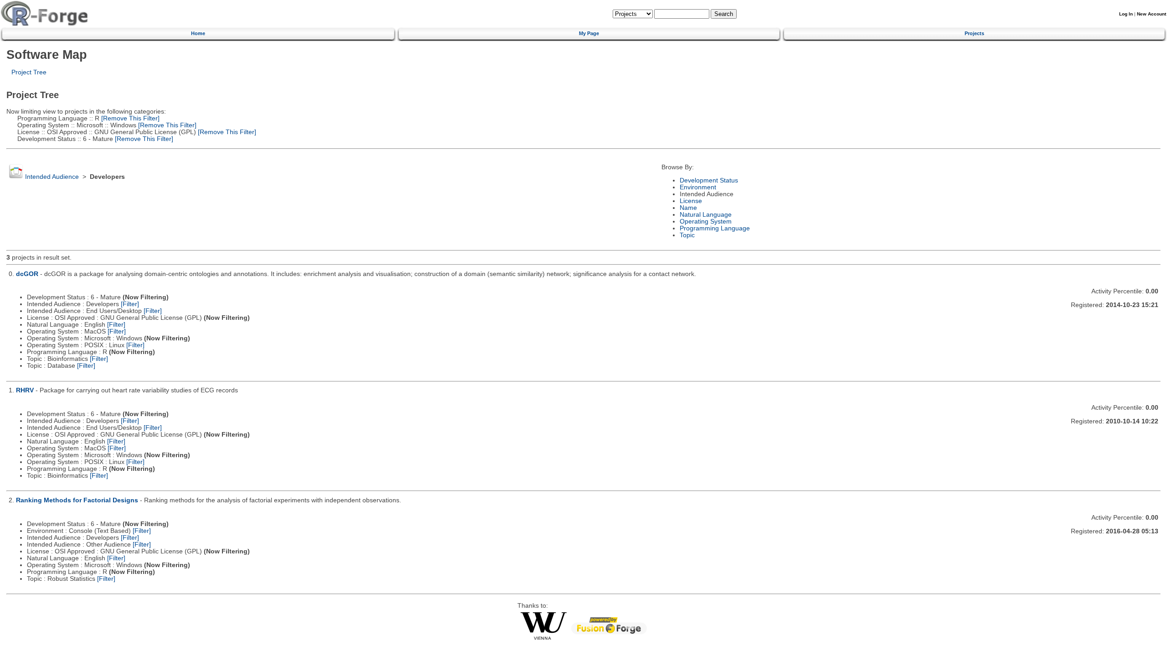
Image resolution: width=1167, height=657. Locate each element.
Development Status (709, 180)
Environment (698, 187)
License (691, 201)
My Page (589, 33)
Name (688, 207)
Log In (1126, 13)
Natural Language (706, 214)
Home (198, 33)
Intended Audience (52, 176)
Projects (974, 33)
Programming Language (715, 228)
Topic (687, 235)
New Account (1151, 13)
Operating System (706, 221)
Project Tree (28, 72)
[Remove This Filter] (129, 118)
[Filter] (130, 304)
